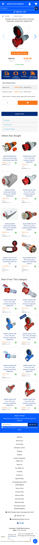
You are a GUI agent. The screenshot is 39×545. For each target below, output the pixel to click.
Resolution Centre (19, 447)
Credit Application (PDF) (19, 482)
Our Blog (19, 471)
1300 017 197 (20, 12)
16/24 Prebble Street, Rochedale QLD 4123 (20, 512)
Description (7, 120)
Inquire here (19, 114)
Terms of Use (19, 488)
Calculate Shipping (9, 129)
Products (19, 454)
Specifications (8, 124)
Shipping (19, 451)
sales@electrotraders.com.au (20, 519)
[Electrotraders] (16, 4)
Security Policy (19, 499)
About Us (19, 464)
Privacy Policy (19, 492)
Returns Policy (19, 495)
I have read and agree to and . (20, 428)
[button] (16, 48)
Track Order (19, 444)
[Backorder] (35, 408)
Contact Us (19, 475)
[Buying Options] (15, 266)
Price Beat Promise (19, 506)
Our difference (19, 468)
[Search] (36, 8)
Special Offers (19, 478)
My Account (19, 440)
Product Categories (19, 458)
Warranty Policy (19, 502)
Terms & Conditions (24, 427)
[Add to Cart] (28, 103)
